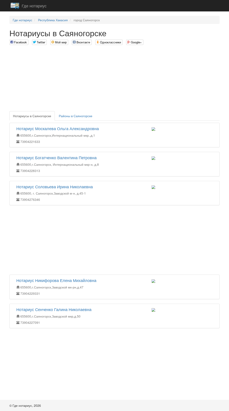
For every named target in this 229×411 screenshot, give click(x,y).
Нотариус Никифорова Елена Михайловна (56, 280)
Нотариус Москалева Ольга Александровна (57, 128)
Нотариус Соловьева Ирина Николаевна (54, 186)
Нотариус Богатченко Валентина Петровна (56, 157)
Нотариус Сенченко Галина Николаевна (53, 309)
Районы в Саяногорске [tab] (75, 116)
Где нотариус (34, 5)
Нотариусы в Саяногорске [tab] (32, 116)
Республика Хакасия (53, 20)
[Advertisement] (114, 80)
